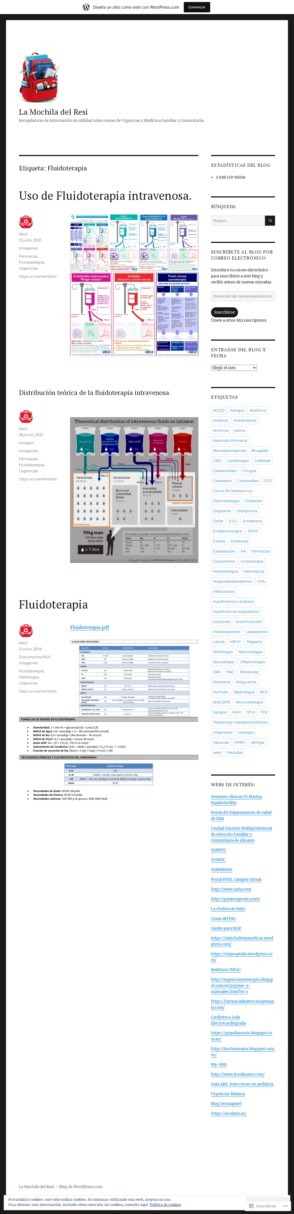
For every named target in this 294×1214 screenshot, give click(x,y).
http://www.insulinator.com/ (238, 1074)
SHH (236, 712)
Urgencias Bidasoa (228, 1094)
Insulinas (221, 621)
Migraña (254, 641)
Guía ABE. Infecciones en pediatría (242, 1084)
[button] (134, 490)
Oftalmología (252, 661)
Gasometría (224, 561)
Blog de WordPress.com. (81, 1186)
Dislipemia (247, 511)
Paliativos (249, 672)
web (217, 752)
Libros (219, 641)
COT (268, 480)
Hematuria (254, 571)
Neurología (223, 661)
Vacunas (221, 742)
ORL (217, 672)
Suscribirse (224, 312)
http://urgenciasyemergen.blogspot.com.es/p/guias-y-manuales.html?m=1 (242, 985)
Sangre (220, 712)
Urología (246, 732)
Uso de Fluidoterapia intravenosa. (105, 195)
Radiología (244, 692)
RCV (264, 692)
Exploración (224, 551)
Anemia (220, 420)
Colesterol (222, 480)
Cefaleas (262, 460)
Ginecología (252, 561)
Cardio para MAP (226, 928)
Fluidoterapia (31, 262)
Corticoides (247, 480)
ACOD (219, 410)
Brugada (260, 450)
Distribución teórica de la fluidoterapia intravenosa (94, 392)
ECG (233, 521)
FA (243, 551)
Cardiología (238, 460)
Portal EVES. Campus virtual (236, 879)
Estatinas (239, 541)
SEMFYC (218, 850)
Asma (239, 430)
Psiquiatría (246, 682)
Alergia (237, 410)
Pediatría (221, 682)
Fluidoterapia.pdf (89, 627)
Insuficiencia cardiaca (233, 601)
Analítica (257, 410)
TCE (264, 712)
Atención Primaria (230, 440)
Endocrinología (227, 531)
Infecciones (223, 591)
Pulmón (220, 692)
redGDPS (221, 702)
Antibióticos (245, 420)
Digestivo (222, 511)
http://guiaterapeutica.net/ (235, 899)
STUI (251, 712)
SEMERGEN (221, 869)
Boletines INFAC (226, 969)
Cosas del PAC (223, 918)
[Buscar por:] (238, 220)
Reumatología (249, 702)
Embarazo (252, 521)
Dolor (218, 521)
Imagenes (28, 248)
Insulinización (249, 621)
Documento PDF (35, 657)
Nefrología (29, 677)
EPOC (253, 531)
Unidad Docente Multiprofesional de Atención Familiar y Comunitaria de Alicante (241, 834)
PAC (230, 672)
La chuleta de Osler (228, 908)
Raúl (23, 234)
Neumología (250, 651)
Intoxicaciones (226, 631)
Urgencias (28, 268)
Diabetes (253, 500)
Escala (219, 541)
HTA (261, 581)
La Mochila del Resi (53, 111)
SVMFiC (218, 860)
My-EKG (219, 1064)
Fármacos (28, 256)
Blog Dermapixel (226, 1103)
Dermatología (226, 500)
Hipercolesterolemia (232, 581)
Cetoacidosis (225, 470)
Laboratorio (256, 631)
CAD (217, 460)
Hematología (225, 571)
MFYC (235, 641)
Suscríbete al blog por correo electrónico (242, 255)
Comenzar (197, 7)
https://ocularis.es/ (229, 1113)
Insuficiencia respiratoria (236, 611)
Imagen (26, 442)
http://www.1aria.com (231, 889)
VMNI (240, 742)
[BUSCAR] (270, 221)
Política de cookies (165, 1205)
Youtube (235, 752)
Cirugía (249, 470)
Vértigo (257, 742)
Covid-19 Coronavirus (232, 490)
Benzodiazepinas (229, 450)
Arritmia (221, 430)
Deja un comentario (38, 276)
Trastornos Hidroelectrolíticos (240, 722)
